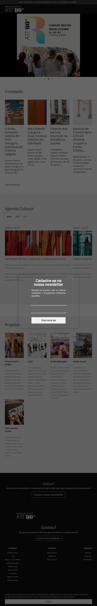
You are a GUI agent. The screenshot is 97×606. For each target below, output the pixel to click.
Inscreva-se (48, 320)
